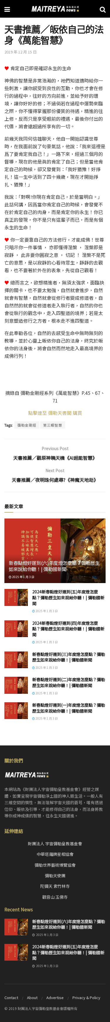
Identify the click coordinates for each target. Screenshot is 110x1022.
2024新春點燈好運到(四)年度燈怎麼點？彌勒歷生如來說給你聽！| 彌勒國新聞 (68, 628)
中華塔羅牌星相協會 (55, 854)
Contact (11, 997)
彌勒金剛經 (26, 424)
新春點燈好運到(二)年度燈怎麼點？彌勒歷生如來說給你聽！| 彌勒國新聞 (68, 682)
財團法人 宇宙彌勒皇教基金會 (55, 843)
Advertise (55, 997)
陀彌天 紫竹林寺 (55, 886)
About (32, 997)
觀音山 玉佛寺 (55, 897)
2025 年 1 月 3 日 (22, 577)
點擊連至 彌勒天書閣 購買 (55, 412)
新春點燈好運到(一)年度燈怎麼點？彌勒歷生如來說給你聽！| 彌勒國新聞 (68, 708)
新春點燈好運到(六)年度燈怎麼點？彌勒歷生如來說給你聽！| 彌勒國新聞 (54, 566)
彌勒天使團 (55, 875)
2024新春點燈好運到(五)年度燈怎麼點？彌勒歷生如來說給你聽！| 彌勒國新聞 (68, 597)
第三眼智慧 (52, 424)
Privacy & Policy (86, 997)
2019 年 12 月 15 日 (20, 52)
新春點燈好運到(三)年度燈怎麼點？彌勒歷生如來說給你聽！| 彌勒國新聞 (68, 657)
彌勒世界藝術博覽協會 (55, 865)
